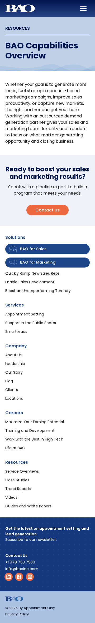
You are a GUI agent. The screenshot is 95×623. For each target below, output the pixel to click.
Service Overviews (22, 471)
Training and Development (30, 430)
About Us (13, 355)
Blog (9, 381)
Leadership (15, 363)
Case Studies (17, 480)
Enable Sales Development (29, 282)
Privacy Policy (17, 614)
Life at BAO (15, 448)
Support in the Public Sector (30, 322)
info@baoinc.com (21, 568)
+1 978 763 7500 (20, 562)
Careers (14, 413)
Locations (14, 398)
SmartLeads (16, 331)
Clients (11, 389)
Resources (16, 462)
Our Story (14, 372)
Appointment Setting (24, 314)
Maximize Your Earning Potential (34, 421)
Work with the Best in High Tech (34, 439)
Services (14, 305)
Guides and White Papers (28, 506)
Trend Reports (18, 488)
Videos (11, 497)
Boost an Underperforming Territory (38, 290)
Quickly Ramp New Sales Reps (32, 273)
